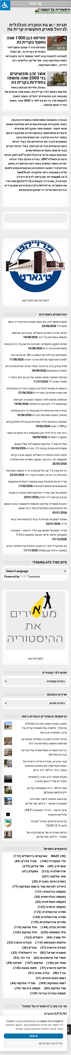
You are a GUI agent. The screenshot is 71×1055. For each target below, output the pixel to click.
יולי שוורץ (56, 937)
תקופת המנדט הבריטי (48, 993)
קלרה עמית (38, 973)
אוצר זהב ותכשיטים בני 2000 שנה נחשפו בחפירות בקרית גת (26, 78)
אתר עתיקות (54, 876)
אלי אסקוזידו (53, 861)
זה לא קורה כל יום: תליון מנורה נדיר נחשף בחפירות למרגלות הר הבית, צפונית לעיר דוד (36, 473)
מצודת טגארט (19, 943)
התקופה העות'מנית (50, 902)
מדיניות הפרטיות (50, 1043)
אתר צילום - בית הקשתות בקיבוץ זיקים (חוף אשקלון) (47, 790)
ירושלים (33, 937)
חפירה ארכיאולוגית (49, 917)
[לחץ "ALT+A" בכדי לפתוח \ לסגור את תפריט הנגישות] (5, 5)
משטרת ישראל (53, 953)
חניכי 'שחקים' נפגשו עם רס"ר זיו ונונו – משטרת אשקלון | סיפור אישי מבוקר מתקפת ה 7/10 (39, 532)
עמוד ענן (56, 963)
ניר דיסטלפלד (23, 953)
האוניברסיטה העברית (49, 882)
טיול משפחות (53, 932)
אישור (33, 1036)
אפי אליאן (33, 866)
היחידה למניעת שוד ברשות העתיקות (39, 887)
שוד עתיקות (55, 988)
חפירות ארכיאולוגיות (48, 922)
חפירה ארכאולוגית (50, 912)
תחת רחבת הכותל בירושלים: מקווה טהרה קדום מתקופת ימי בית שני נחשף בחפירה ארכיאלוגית (38, 457)
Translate (33, 577)
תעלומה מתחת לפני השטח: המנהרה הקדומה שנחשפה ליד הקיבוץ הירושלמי (40, 402)
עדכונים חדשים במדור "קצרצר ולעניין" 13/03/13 (48, 823)
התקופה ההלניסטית (50, 897)
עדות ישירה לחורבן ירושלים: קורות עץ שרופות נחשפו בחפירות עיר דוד (39, 335)
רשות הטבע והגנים (51, 978)
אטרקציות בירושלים (30, 856)
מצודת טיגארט (53, 948)
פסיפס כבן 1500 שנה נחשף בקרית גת (26, 40)
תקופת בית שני (27, 988)
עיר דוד (21, 958)
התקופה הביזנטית (50, 892)
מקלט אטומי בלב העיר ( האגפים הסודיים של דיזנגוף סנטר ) (48, 779)
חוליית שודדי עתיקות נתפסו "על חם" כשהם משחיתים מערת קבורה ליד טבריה (40, 446)
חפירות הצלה (53, 927)
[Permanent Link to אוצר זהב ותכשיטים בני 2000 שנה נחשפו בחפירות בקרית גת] (57, 79)
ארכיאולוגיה (54, 871)
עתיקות (34, 963)
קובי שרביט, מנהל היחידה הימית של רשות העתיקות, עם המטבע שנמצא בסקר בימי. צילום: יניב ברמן (45, 765)
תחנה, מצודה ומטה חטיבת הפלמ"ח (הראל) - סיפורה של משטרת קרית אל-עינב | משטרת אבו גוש (44, 728)
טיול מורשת (25, 927)
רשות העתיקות (52, 983)
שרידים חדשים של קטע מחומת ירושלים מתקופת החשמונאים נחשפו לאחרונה (37, 484)
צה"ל (59, 973)
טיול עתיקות (25, 932)
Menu (33, 3)
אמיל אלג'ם (26, 861)
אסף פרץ (57, 866)
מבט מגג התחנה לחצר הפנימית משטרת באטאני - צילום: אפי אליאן (46, 801)
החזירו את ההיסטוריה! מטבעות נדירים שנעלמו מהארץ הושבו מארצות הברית (39, 413)
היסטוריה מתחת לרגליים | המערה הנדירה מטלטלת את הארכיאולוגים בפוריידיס (37, 390)
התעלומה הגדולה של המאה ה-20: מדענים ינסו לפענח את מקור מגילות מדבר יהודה (39, 357)
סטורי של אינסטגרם (50, 958)
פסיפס (13, 963)
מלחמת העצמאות (50, 943)
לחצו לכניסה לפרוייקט (35, 300)
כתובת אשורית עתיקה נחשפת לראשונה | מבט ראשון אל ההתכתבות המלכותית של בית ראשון (35, 506)
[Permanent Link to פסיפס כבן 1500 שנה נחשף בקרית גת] (57, 43)
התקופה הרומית (52, 907)
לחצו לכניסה (35, 659)
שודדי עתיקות (22, 983)
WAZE (58, 856)
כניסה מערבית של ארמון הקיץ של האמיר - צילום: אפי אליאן (46, 834)
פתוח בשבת (24, 968)
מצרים (29, 948)
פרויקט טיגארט (53, 968)
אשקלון (30, 871)
